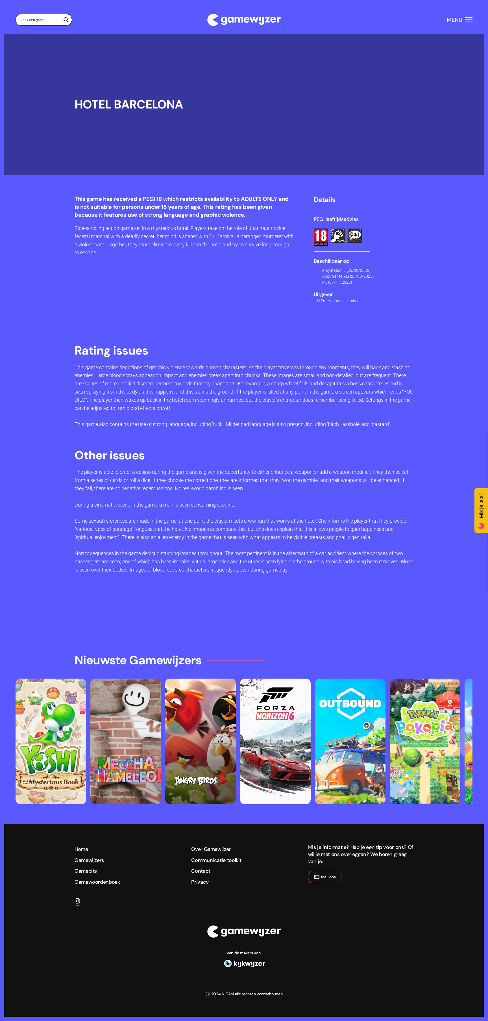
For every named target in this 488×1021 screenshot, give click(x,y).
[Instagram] (77, 903)
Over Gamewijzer (211, 849)
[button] (459, 19)
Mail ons (328, 876)
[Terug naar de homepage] (244, 19)
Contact (200, 871)
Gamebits (86, 871)
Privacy (199, 882)
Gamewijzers (89, 860)
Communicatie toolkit (216, 860)
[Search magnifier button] (66, 20)
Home (81, 849)
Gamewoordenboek (97, 882)
